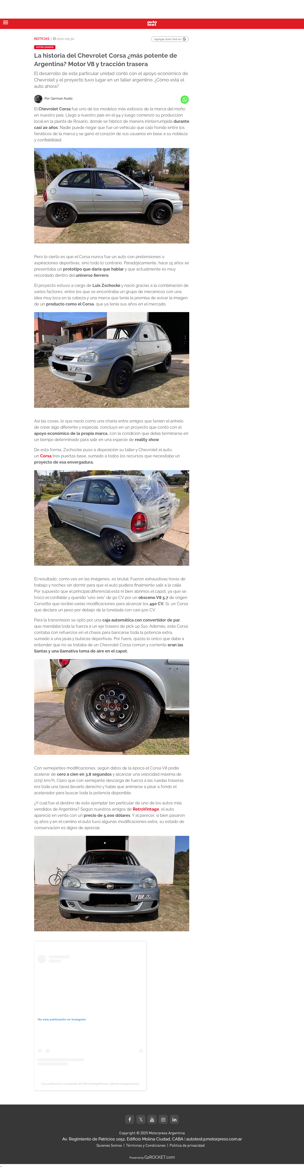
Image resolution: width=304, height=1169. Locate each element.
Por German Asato (58, 98)
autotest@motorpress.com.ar (214, 1139)
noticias (41, 39)
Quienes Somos (109, 1145)
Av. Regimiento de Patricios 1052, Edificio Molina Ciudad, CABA (122, 1139)
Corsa (45, 455)
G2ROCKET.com (159, 1157)
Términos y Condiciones (146, 1145)
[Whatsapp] (185, 99)
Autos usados (45, 47)
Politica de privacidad (187, 1145)
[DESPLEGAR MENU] (5, 22)
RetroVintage (146, 809)
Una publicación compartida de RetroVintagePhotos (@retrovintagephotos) (90, 1083)
